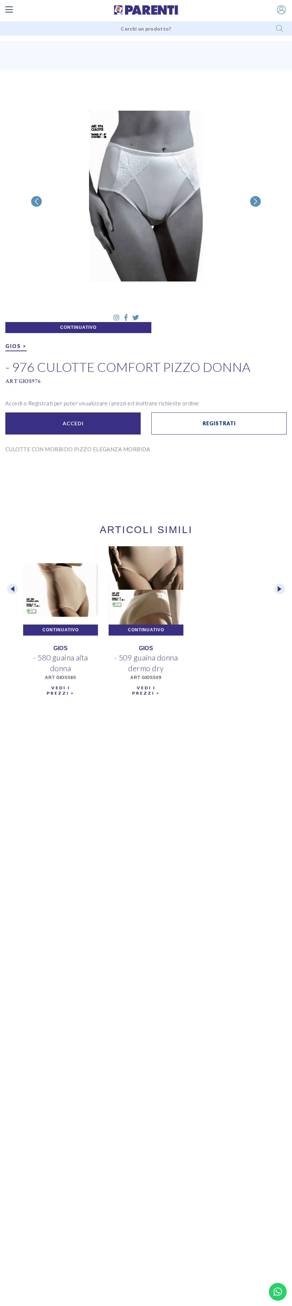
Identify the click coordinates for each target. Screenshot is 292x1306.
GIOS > (16, 346)
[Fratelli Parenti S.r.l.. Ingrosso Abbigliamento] (146, 10)
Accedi (73, 423)
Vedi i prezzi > (60, 690)
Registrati (219, 423)
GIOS (60, 648)
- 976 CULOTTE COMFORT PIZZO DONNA (127, 367)
